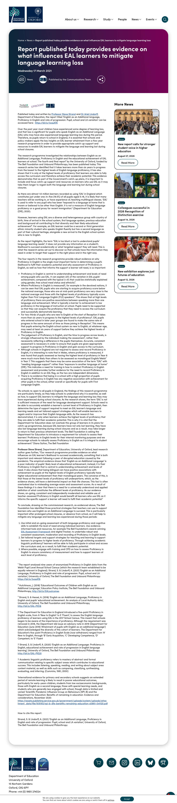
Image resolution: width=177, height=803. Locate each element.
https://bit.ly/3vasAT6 (46, 122)
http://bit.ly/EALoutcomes (45, 591)
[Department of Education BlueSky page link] (150, 762)
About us (70, 19)
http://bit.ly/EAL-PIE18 (29, 606)
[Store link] (98, 764)
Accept (127, 799)
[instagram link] (124, 762)
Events (150, 19)
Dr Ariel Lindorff (89, 114)
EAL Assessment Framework (35, 531)
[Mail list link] (111, 764)
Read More (127, 162)
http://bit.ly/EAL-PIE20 (30, 653)
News (135, 19)
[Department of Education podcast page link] (163, 762)
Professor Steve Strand (63, 114)
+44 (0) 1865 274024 (29, 791)
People (122, 19)
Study (107, 19)
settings (111, 800)
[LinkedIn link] (137, 762)
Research (90, 19)
